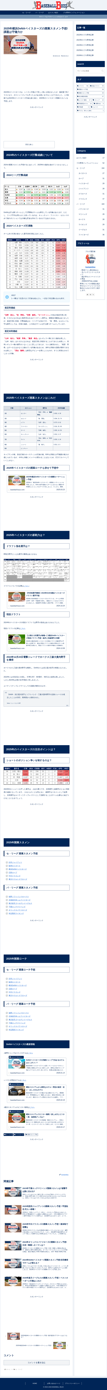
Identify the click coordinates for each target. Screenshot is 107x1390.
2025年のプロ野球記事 (85, 50)
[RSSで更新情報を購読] (93, 294)
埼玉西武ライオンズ (16, 913)
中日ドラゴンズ (14, 876)
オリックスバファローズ (18, 910)
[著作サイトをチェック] (87, 294)
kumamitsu (90, 267)
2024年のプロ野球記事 (85, 45)
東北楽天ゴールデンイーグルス (20, 903)
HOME (35, 1383)
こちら (26, 586)
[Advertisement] (21, 73)
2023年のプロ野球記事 (85, 40)
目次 (27, 144)
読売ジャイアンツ (15, 862)
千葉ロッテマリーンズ (17, 907)
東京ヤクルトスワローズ (18, 879)
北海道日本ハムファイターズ (19, 900)
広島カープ (13, 872)
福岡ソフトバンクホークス (19, 897)
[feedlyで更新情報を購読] (90, 294)
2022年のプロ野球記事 (85, 35)
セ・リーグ (9, 1134)
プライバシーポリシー (72, 1383)
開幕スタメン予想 (32, 1134)
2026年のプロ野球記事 (85, 55)
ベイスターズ (19, 1134)
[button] (102, 71)
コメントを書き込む (37, 1362)
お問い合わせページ (53, 1383)
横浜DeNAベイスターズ (18, 869)
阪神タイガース (14, 866)
